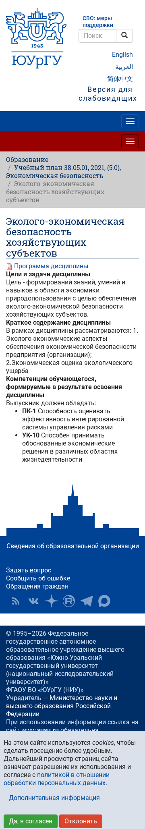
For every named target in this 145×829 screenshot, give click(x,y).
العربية (124, 66)
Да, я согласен (30, 821)
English (122, 54)
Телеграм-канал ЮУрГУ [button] (86, 601)
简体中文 (120, 79)
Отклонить (80, 821)
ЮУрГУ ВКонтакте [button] (33, 601)
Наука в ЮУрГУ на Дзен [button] (51, 601)
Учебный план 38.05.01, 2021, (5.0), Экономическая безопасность (63, 171)
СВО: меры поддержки (98, 22)
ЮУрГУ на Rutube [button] (68, 601)
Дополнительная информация (54, 798)
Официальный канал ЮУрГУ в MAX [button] (104, 601)
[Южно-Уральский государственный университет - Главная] (36, 38)
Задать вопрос (28, 570)
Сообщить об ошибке (38, 578)
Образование (27, 159)
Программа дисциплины (51, 266)
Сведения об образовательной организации (72, 546)
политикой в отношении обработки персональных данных (57, 779)
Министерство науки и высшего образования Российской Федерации (61, 706)
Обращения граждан (37, 586)
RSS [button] (15, 601)
